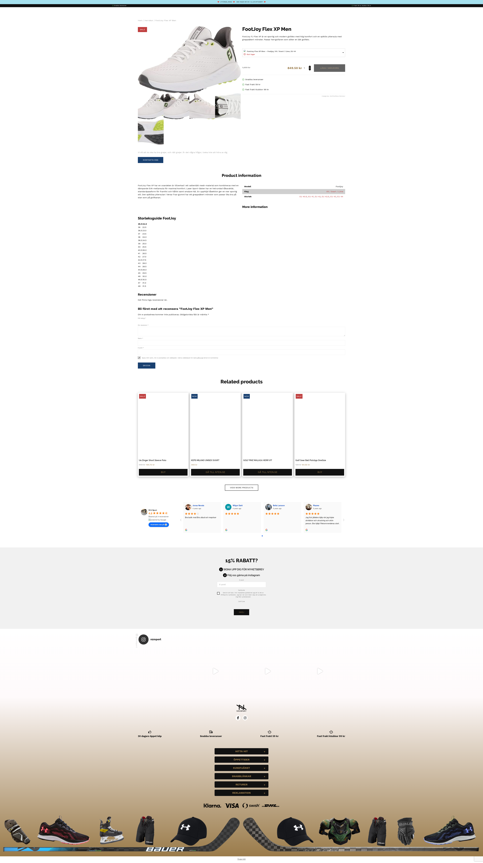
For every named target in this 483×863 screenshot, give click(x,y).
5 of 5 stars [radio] (149, 321)
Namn (140, 338)
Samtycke (241, 590)
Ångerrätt (241, 859)
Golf (331, 96)
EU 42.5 (325, 196)
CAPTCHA (241, 601)
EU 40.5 (303, 196)
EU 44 (340, 196)
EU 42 (318, 196)
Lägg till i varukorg (329, 68)
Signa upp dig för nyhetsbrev (244, 569)
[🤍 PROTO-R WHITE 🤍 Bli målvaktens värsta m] (163, 671)
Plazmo (316, 505)
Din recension (143, 325)
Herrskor (149, 20)
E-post (141, 348)
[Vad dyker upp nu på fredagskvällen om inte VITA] (215, 671)
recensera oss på (157, 524)
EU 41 (311, 196)
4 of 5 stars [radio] (147, 321)
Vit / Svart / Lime (334, 191)
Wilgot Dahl (238, 505)
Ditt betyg (142, 318)
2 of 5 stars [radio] (141, 321)
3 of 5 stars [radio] (144, 321)
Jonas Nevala (198, 505)
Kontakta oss (150, 160)
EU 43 (333, 196)
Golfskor (336, 96)
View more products (241, 487)
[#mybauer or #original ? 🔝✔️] (319, 671)
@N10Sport (136, 642)
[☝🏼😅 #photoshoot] (267, 671)
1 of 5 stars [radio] (139, 321)
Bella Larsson (279, 505)
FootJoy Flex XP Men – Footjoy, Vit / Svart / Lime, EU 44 (271, 51)
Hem (140, 20)
